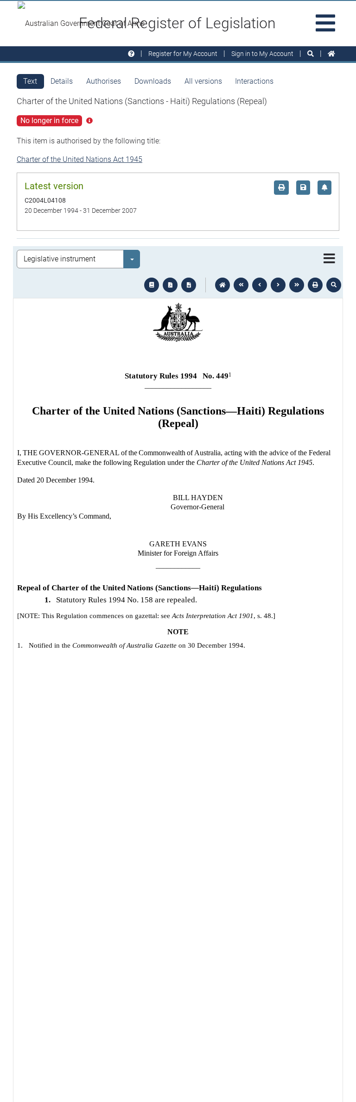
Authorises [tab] (103, 81)
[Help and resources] (131, 54)
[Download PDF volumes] (170, 285)
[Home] (331, 54)
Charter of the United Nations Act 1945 (79, 159)
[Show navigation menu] (329, 259)
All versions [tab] (203, 81)
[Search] (310, 54)
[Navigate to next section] (278, 285)
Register (182, 53)
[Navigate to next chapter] (296, 285)
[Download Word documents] (188, 285)
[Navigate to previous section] (259, 285)
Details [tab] (62, 81)
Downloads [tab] (152, 81)
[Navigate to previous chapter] (241, 285)
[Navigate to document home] (222, 285)
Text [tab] (30, 81)
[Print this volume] (315, 285)
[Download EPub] (151, 285)
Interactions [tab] (254, 81)
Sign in (262, 53)
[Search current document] (333, 285)
